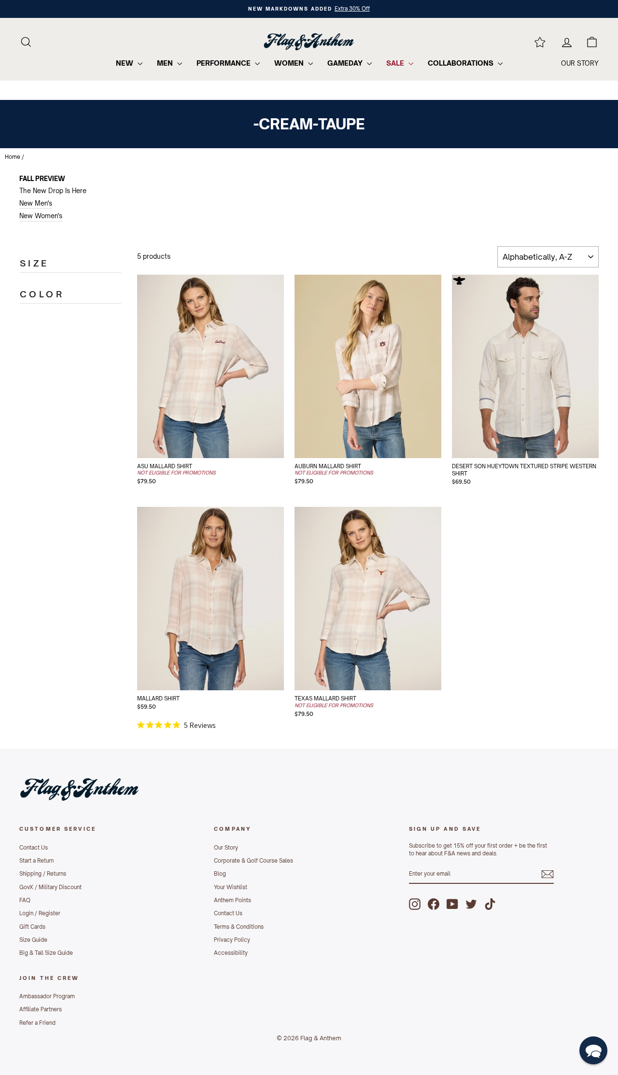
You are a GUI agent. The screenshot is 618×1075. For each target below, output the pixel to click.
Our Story (226, 847)
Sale (396, 63)
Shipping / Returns (42, 873)
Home (12, 157)
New (125, 63)
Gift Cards (32, 926)
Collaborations (461, 63)
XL (195, 440)
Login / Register (39, 913)
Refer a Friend (37, 1022)
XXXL (541, 440)
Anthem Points (232, 900)
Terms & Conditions (239, 926)
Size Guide (33, 939)
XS (165, 416)
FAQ (24, 900)
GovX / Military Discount (50, 887)
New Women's (40, 216)
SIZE (34, 263)
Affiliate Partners (40, 1009)
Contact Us (33, 847)
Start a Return (36, 860)
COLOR (42, 294)
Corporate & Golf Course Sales (253, 860)
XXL (226, 440)
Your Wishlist (230, 887)
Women (290, 63)
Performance (225, 63)
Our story (580, 63)
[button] (593, 1050)
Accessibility (231, 952)
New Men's (35, 203)
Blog (220, 873)
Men (166, 63)
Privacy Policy (232, 939)
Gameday (346, 63)
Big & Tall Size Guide (46, 952)
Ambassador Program (47, 996)
